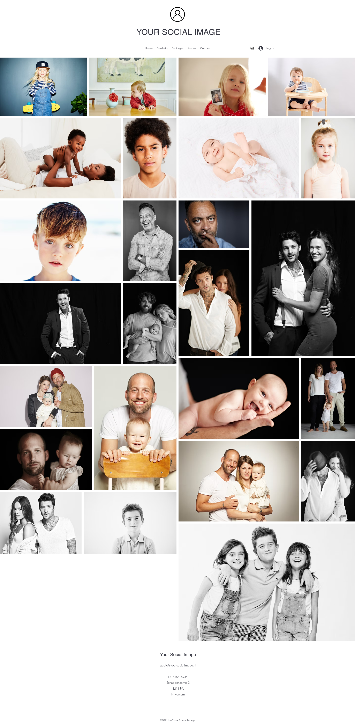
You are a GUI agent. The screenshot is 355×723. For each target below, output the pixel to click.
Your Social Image (178, 654)
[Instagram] (252, 48)
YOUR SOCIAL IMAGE (178, 32)
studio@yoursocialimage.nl (178, 665)
